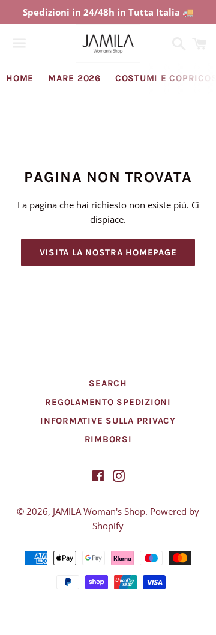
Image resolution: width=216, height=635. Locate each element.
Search (108, 383)
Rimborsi (108, 439)
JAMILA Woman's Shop (99, 511)
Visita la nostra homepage (108, 252)
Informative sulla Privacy (108, 420)
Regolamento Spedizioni (108, 401)
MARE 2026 (74, 78)
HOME (20, 78)
